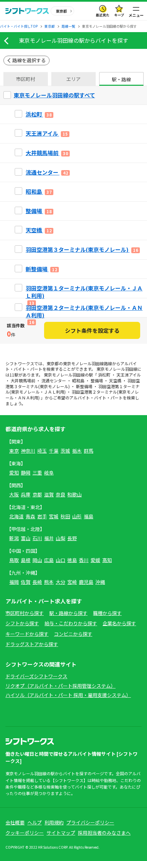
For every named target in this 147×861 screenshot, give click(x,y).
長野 (72, 538)
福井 (49, 538)
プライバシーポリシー (90, 822)
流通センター (53, 380)
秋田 (65, 516)
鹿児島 (86, 581)
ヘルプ (34, 822)
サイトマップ (60, 832)
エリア (73, 79)
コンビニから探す (73, 633)
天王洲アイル (129, 375)
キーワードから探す (27, 633)
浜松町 (104, 375)
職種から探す (107, 613)
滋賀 (49, 494)
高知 (107, 560)
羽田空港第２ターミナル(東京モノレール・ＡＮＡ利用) (72, 394)
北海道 (16, 516)
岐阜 (49, 472)
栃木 (77, 450)
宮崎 (72, 581)
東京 (14, 450)
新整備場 (84, 386)
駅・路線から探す (68, 613)
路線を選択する (29, 60)
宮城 (53, 516)
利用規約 (54, 822)
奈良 (60, 494)
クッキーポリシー (24, 832)
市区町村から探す (24, 613)
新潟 (14, 538)
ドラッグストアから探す (31, 644)
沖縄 (100, 581)
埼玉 (42, 450)
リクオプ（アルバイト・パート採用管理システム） (60, 685)
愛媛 (95, 560)
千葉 (53, 450)
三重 (37, 472)
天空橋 (115, 380)
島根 (25, 560)
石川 (37, 538)
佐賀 (25, 581)
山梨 (60, 538)
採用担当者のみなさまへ (104, 832)
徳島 (72, 560)
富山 (25, 538)
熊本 (49, 581)
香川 (84, 560)
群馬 (88, 450)
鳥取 (14, 560)
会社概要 (15, 822)
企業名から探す (119, 623)
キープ (119, 14)
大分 (60, 581)
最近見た (102, 14)
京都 (37, 494)
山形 (77, 516)
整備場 (97, 380)
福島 (88, 516)
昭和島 (78, 380)
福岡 (14, 581)
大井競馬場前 (23, 380)
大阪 (14, 494)
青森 (30, 516)
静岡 (25, 472)
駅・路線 (121, 79)
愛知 (14, 472)
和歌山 (74, 494)
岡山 (37, 560)
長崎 (37, 581)
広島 (49, 560)
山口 (60, 560)
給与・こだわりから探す (70, 623)
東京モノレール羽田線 (83, 363)
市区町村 (25, 79)
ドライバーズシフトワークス (36, 676)
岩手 (42, 516)
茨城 (65, 450)
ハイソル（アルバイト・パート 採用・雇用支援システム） (68, 695)
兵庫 (25, 494)
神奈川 (28, 450)
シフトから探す (22, 623)
